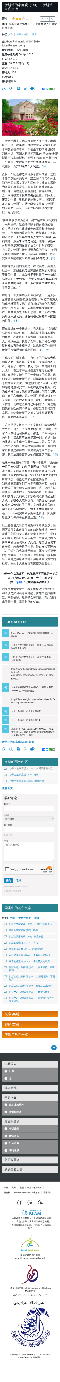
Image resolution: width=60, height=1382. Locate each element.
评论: (7, 840)
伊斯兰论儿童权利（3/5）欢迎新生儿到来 (30, 985)
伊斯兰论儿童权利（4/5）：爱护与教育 (29, 992)
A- (43, 19)
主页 (6, 1187)
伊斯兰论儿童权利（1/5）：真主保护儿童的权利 (31, 969)
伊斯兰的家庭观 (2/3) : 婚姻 (18, 741)
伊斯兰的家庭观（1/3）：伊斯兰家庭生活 (31, 768)
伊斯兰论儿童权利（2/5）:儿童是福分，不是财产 (32, 978)
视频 (22, 1187)
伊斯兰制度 (22, 34)
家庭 (34, 34)
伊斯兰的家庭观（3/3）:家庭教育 (27, 781)
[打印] (18, 88)
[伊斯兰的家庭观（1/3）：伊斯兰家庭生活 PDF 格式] (25, 88)
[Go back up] (54, 1047)
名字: (7, 804)
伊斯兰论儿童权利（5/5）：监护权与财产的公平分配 (31, 999)
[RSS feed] (40, 1202)
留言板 (7, 1192)
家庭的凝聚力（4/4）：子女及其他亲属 (29, 961)
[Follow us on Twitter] (30, 1202)
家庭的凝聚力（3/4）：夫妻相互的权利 (29, 955)
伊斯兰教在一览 (35, 1187)
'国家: (6, 815)
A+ (52, 19)
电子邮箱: (8, 825)
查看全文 (7, 788)
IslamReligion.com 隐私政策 (27, 1192)
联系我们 (48, 1192)
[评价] (4, 88)
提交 (8, 880)
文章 (10, 34)
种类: (5, 34)
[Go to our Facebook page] (19, 1202)
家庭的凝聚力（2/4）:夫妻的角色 (26, 949)
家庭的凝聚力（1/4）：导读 (23, 942)
